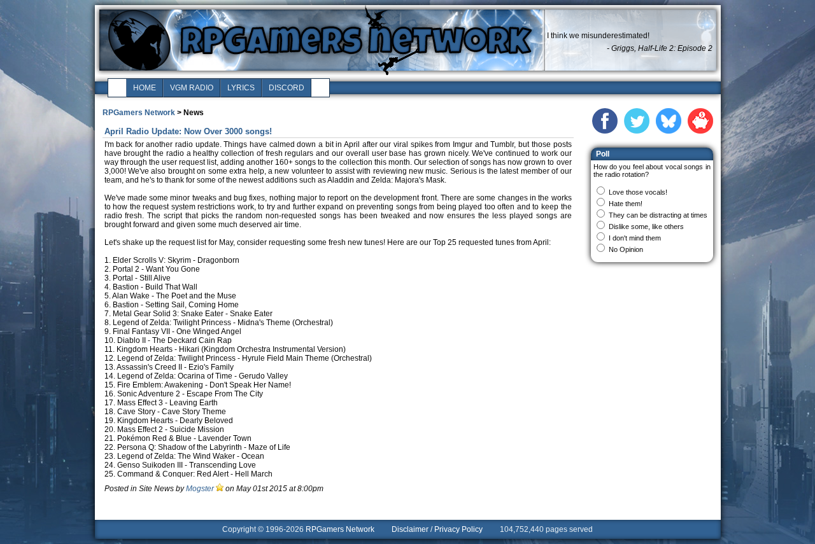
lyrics (241, 87)
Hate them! (625, 203)
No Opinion (626, 249)
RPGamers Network (139, 112)
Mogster (200, 488)
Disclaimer (410, 529)
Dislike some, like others (646, 226)
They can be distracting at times (658, 215)
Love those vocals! (638, 192)
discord (286, 87)
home (144, 87)
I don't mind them (635, 238)
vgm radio (191, 87)
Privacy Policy (458, 529)
